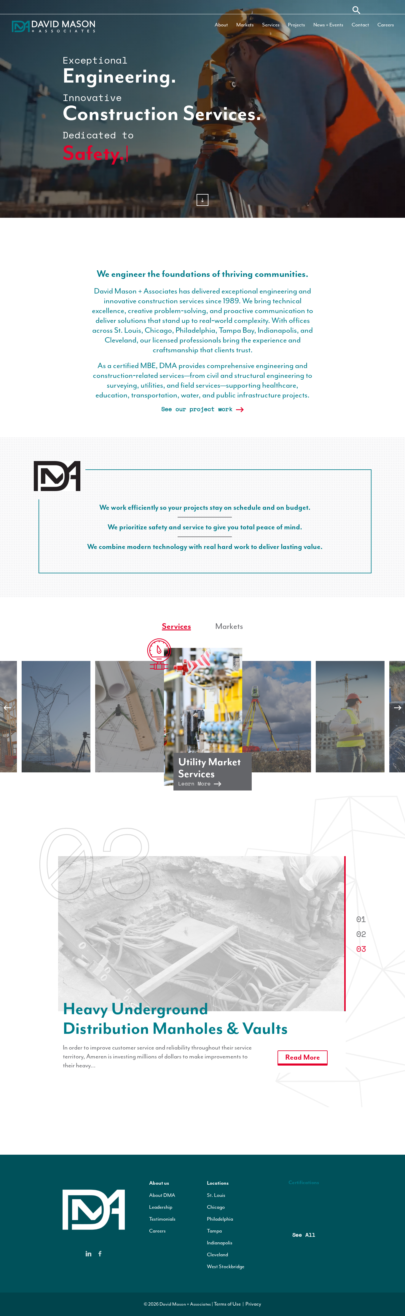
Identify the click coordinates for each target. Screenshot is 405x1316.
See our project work (198, 409)
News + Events (328, 24)
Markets (245, 24)
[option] (203, 717)
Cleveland (217, 1254)
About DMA (162, 1195)
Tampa (214, 1230)
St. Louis (216, 1195)
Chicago (216, 1207)
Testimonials (162, 1219)
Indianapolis (219, 1242)
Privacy (253, 1304)
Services (271, 24)
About (221, 24)
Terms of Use (227, 1304)
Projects (296, 24)
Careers (385, 24)
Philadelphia (220, 1219)
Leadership (160, 1207)
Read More (302, 1037)
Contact (360, 24)
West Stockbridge (225, 1266)
